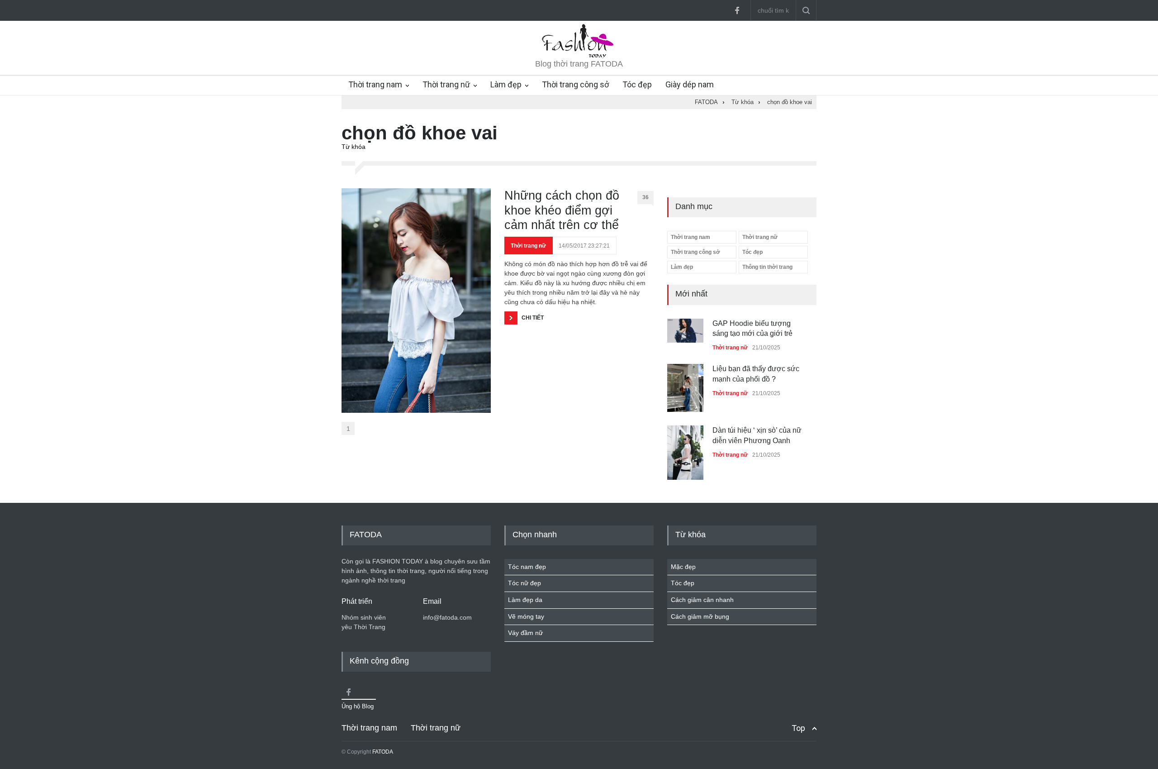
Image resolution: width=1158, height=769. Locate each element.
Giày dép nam (689, 84)
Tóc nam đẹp (527, 566)
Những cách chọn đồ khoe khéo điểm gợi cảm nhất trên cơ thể (561, 210)
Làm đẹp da (525, 599)
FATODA (382, 752)
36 (645, 197)
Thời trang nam (375, 84)
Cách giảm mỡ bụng (700, 616)
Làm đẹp (506, 84)
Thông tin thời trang (767, 267)
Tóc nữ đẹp (524, 583)
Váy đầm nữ (525, 632)
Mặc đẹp (683, 566)
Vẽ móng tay (526, 616)
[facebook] (737, 10)
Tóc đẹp (637, 84)
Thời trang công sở (575, 84)
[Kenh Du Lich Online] (348, 692)
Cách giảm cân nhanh (702, 599)
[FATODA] (579, 56)
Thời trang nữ (446, 84)
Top (798, 728)
